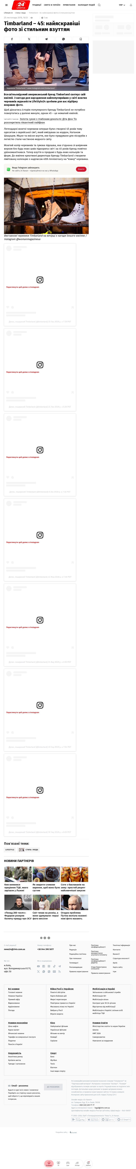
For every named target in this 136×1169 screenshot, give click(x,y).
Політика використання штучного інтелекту (99, 953)
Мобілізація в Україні (104, 989)
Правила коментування (100, 973)
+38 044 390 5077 (45, 949)
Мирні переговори (58, 999)
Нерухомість (14, 1053)
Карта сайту (117, 967)
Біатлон (53, 1067)
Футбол (53, 1060)
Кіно (52, 1023)
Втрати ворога (56, 1014)
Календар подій (86, 5)
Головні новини (15, 992)
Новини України (15, 996)
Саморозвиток (99, 1037)
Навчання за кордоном (103, 1041)
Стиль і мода (21, 13)
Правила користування (78, 972)
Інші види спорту (57, 1071)
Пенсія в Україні (15, 1044)
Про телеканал (75, 958)
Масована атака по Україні (62, 1007)
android (78, 1119)
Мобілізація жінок (100, 999)
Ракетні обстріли (57, 992)
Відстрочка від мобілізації (104, 1007)
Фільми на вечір (57, 1033)
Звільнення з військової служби (107, 992)
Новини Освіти (100, 1023)
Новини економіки (17, 1023)
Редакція (72, 950)
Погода (11, 1010)
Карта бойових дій (58, 996)
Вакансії (116, 954)
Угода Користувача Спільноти (99, 968)
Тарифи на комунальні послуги (22, 1037)
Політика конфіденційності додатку (98, 961)
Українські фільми (58, 1030)
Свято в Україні (52, 5)
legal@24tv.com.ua (102, 1108)
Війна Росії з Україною (62, 989)
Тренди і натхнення (16, 1064)
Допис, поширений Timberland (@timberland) (28, 322)
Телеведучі (73, 963)
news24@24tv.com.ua (14, 949)
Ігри (114, 972)
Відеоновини (14, 1003)
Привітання (69, 5)
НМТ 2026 (97, 1033)
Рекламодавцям (75, 967)
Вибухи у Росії (56, 1010)
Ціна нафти (13, 1026)
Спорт (53, 1053)
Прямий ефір (14, 999)
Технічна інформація (121, 945)
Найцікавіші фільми (59, 1026)
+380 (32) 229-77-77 (86, 1105)
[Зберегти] (81, 39)
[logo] (21, 5)
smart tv (108, 1119)
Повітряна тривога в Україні (62, 1003)
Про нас (72, 945)
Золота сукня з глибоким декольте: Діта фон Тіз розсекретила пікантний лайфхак (40, 120)
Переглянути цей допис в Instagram (22, 287)
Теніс (52, 1064)
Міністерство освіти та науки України (109, 1026)
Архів (115, 963)
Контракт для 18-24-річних (104, 1003)
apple (93, 1119)
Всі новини (13, 989)
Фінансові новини (16, 1033)
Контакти (116, 950)
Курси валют (13, 1030)
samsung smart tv (124, 1119)
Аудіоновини (13, 1007)
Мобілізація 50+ (99, 996)
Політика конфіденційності (98, 946)
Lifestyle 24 (8, 13)
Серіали (53, 1041)
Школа (95, 1030)
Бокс (52, 1057)
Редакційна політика (77, 954)
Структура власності (121, 958)
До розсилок (53, 1087)
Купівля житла (14, 1060)
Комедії (53, 1037)
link (38, 966)
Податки (12, 1041)
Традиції (36, 5)
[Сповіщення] (131, 5)
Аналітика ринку (15, 1057)
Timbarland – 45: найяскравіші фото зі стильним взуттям (51, 13)
